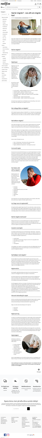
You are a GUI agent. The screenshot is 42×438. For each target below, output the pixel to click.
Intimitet (4, 43)
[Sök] (39, 7)
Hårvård (4, 62)
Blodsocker (5, 19)
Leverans (23, 420)
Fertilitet (4, 36)
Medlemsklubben (4, 420)
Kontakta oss (24, 418)
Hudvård (4, 58)
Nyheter (12, 419)
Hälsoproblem (14, 9)
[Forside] (1, 9)
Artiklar (35, 0)
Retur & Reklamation (25, 422)
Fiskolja (4, 23)
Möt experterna (4, 419)
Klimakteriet (5, 34)
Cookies (23, 427)
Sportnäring (5, 47)
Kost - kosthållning (5, 67)
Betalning (23, 423)
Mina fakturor (3, 423)
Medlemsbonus (25, 419)
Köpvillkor (24, 424)
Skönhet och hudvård (4, 55)
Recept (3, 76)
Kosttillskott (5, 26)
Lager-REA (13, 422)
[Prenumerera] (28, 408)
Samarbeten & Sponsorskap (4, 79)
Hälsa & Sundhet (8, 9)
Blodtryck (4, 21)
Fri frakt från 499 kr (5, 0)
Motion (3, 45)
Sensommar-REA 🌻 (13, 0)
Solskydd (4, 60)
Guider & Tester (4, 69)
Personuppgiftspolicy (26, 425)
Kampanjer (19, 0)
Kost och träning (6, 49)
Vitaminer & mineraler (5, 29)
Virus (3, 41)
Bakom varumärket (4, 74)
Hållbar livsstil (4, 71)
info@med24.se (38, 425)
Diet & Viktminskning (5, 51)
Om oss (2, 418)
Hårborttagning (5, 63)
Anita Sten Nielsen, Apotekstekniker (21, 17)
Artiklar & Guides (14, 420)
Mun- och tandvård (4, 38)
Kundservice (39, 0)
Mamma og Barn (5, 65)
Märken (32, 0)
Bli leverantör (3, 422)
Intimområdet (5, 32)
